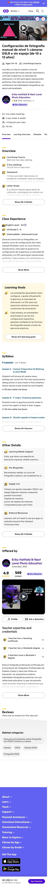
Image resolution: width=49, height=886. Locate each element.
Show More (23, 269)
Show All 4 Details (23, 202)
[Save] (43, 19)
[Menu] (42, 11)
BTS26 (36, 2)
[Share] (37, 19)
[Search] (38, 11)
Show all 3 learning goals (23, 336)
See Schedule (36, 881)
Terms (25, 5)
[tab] (6, 134)
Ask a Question (36, 619)
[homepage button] (6, 11)
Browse (14, 11)
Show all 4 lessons (23, 428)
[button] (23, 639)
